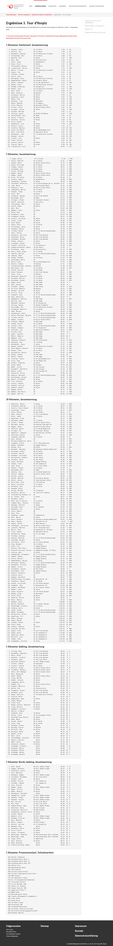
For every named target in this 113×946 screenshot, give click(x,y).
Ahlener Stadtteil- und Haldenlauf (94, 26)
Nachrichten (52, 6)
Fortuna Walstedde (12, 936)
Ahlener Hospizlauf (24, 15)
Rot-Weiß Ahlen (11, 932)
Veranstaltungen (40, 6)
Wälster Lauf (88, 29)
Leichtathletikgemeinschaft (78, 6)
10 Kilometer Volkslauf (44, 36)
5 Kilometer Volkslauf (28, 36)
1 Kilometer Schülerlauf (14, 36)
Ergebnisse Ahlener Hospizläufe (42, 15)
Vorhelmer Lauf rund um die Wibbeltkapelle (93, 21)
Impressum (81, 926)
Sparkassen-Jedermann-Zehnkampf (95, 32)
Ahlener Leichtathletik (96, 6)
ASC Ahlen (9, 930)
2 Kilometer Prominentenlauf (21, 38)
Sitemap (45, 926)
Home (30, 6)
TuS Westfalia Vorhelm (13, 934)
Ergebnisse (62, 6)
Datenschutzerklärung (86, 935)
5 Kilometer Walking (58, 36)
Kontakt (79, 931)
